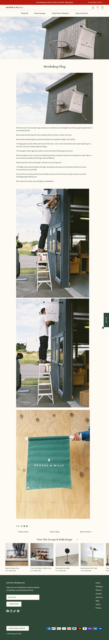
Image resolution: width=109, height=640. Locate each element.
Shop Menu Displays (60, 13)
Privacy (98, 608)
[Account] (92, 7)
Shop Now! (69, 2)
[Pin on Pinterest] (27, 526)
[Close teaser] (103, 328)
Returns (99, 590)
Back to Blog (54, 532)
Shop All (24, 13)
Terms (98, 604)
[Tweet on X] (21, 526)
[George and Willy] (14, 7)
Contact (99, 594)
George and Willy (16, 633)
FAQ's (98, 583)
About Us (99, 597)
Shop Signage (40, 13)
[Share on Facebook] (24, 526)
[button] (106, 320)
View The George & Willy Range (54, 539)
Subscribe (14, 604)
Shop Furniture (81, 13)
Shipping (99, 586)
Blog (97, 601)
